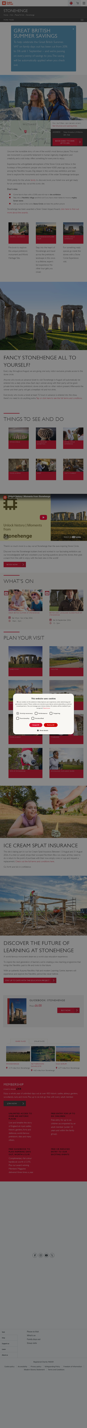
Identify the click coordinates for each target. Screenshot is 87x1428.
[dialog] (43, 714)
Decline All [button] (50, 725)
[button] (43, 730)
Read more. (46, 708)
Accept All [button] (35, 725)
